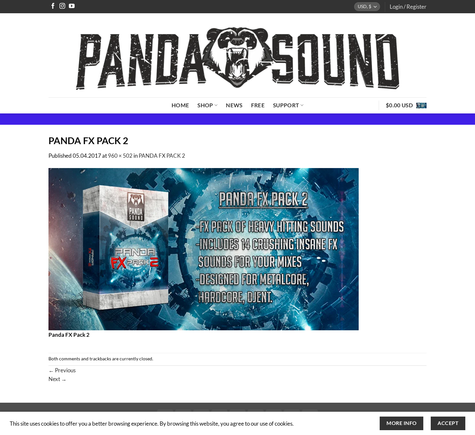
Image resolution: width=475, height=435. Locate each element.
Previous (62, 370)
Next (57, 379)
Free (258, 105)
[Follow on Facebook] (53, 6)
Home (180, 105)
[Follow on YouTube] (72, 6)
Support (286, 105)
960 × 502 (120, 155)
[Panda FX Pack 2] (203, 248)
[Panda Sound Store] (237, 55)
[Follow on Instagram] (62, 6)
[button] (408, 7)
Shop (205, 105)
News (234, 105)
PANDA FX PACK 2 (162, 155)
